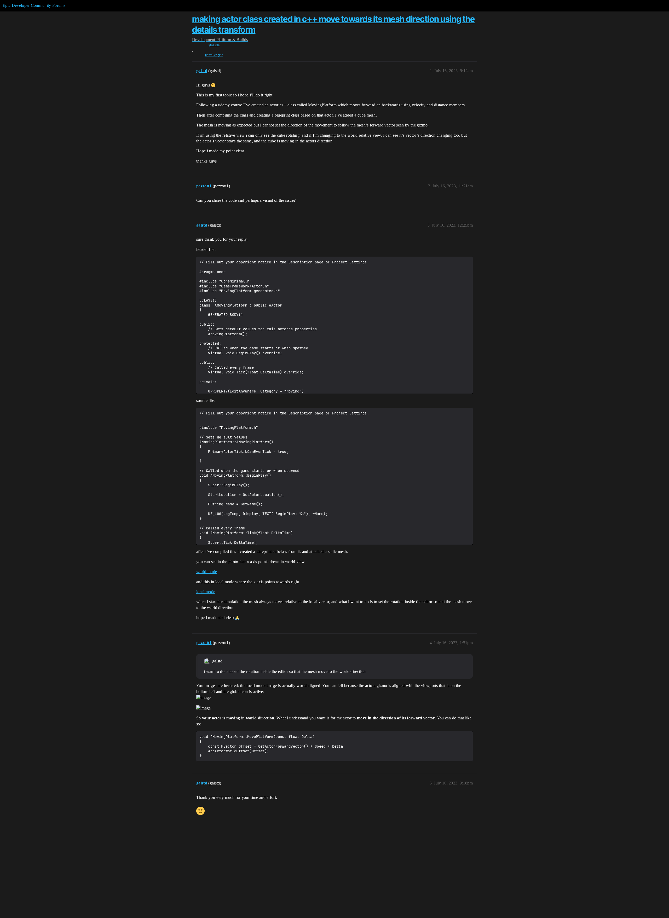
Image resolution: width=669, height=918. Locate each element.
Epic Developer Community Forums (34, 5)
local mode (205, 592)
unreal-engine (214, 55)
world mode (206, 571)
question (214, 45)
